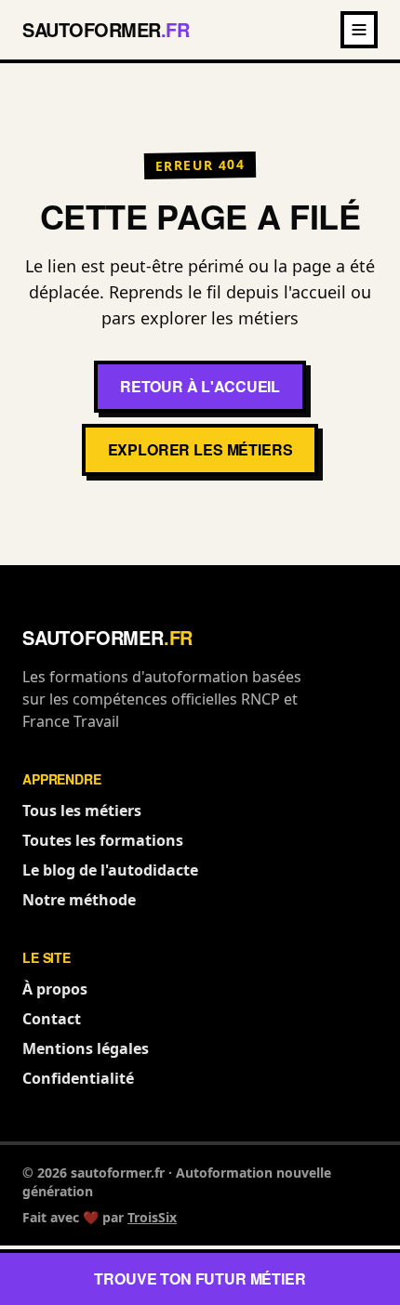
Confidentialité (78, 1078)
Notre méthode (79, 900)
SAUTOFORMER (105, 30)
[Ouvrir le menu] (359, 29)
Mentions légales (85, 1048)
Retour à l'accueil (200, 386)
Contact (51, 1018)
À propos (54, 989)
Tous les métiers (81, 810)
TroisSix (152, 1217)
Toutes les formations (102, 840)
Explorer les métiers (200, 449)
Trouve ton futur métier (199, 1278)
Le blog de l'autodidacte (110, 870)
